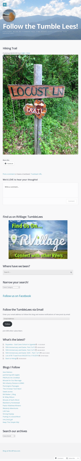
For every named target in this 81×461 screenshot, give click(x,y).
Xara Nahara (7, 372)
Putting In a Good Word (11, 417)
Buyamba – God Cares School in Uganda (20, 344)
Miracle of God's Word (11, 400)
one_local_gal (8, 419)
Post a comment (9, 174)
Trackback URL (36, 174)
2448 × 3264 (25, 53)
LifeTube (6, 411)
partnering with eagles (11, 375)
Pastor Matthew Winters (12, 405)
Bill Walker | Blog (9, 394)
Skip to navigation (5, 4)
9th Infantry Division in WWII (13, 383)
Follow (7, 324)
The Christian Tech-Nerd (12, 389)
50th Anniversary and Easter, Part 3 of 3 (20, 347)
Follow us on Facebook (17, 296)
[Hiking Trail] (40, 154)
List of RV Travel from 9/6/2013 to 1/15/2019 (22, 356)
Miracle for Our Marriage (12, 380)
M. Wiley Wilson (8, 397)
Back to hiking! (11, 358)
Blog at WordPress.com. (11, 451)
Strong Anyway (8, 414)
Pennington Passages (11, 386)
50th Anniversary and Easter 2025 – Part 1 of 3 (23, 353)
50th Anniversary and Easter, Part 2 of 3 (20, 350)
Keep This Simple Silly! (11, 422)
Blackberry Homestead (11, 403)
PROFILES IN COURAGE (11, 378)
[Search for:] (38, 272)
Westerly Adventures (10, 408)
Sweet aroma (7, 392)
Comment (71, 201)
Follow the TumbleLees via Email (23, 309)
